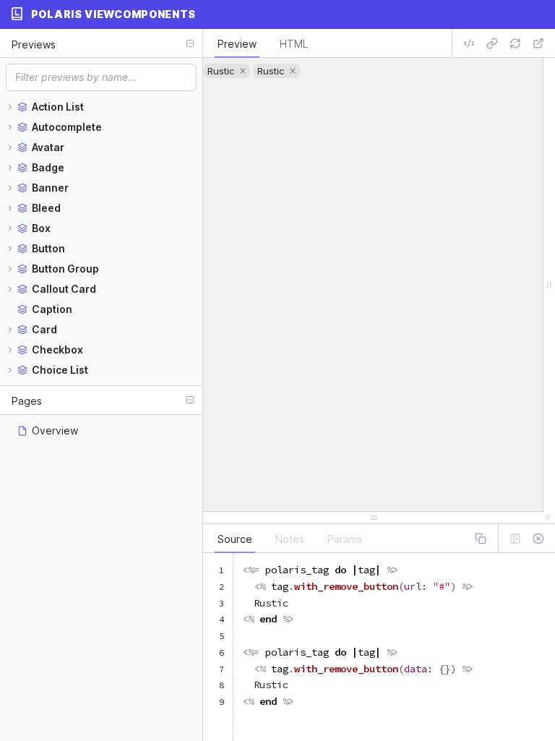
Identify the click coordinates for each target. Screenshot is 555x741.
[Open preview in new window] (538, 43)
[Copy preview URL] (492, 43)
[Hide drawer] (538, 538)
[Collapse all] (190, 43)
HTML (294, 44)
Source (235, 539)
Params (344, 539)
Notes (289, 539)
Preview (237, 44)
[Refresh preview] (515, 43)
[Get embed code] (469, 43)
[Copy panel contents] (480, 538)
